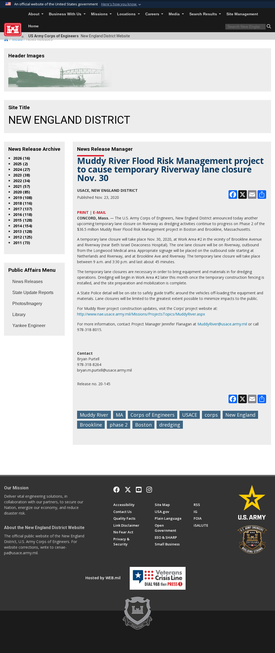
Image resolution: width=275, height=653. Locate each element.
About (34, 14)
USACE (189, 415)
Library (19, 314)
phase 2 (119, 424)
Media (175, 14)
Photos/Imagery (27, 303)
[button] (121, 4)
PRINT (83, 212)
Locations (127, 14)
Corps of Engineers (153, 415)
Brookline (91, 424)
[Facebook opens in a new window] (116, 489)
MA (119, 415)
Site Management (242, 14)
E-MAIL (99, 212)
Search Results (203, 14)
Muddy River (94, 415)
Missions (100, 14)
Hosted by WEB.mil (103, 577)
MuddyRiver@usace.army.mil (222, 324)
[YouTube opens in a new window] (139, 489)
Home (33, 26)
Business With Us (65, 14)
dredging (169, 424)
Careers (152, 14)
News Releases (27, 281)
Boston (143, 424)
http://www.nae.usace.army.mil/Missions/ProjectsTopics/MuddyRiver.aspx (141, 314)
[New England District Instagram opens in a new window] (149, 489)
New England (240, 415)
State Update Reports (32, 292)
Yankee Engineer (28, 325)
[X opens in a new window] (128, 489)
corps (211, 415)
